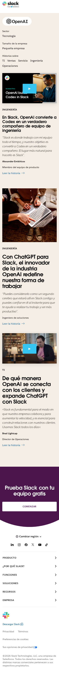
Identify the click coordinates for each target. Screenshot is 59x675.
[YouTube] (39, 545)
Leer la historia (11, 173)
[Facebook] (26, 545)
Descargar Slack (11, 624)
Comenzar (29, 506)
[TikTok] (46, 545)
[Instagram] (19, 545)
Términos (23, 631)
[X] (32, 545)
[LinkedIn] (12, 545)
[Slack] (10, 4)
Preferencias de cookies (15, 639)
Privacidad (8, 631)
